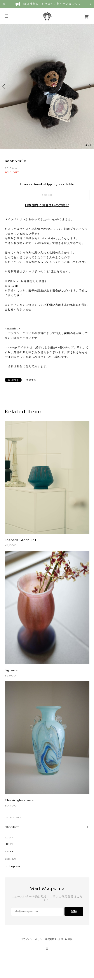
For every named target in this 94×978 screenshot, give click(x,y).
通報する (31, 380)
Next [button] (89, 86)
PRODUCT (12, 827)
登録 (74, 911)
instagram (12, 866)
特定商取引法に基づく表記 (59, 939)
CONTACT (12, 858)
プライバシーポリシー (32, 939)
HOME (9, 844)
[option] (47, 86)
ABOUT (10, 851)
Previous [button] (4, 86)
